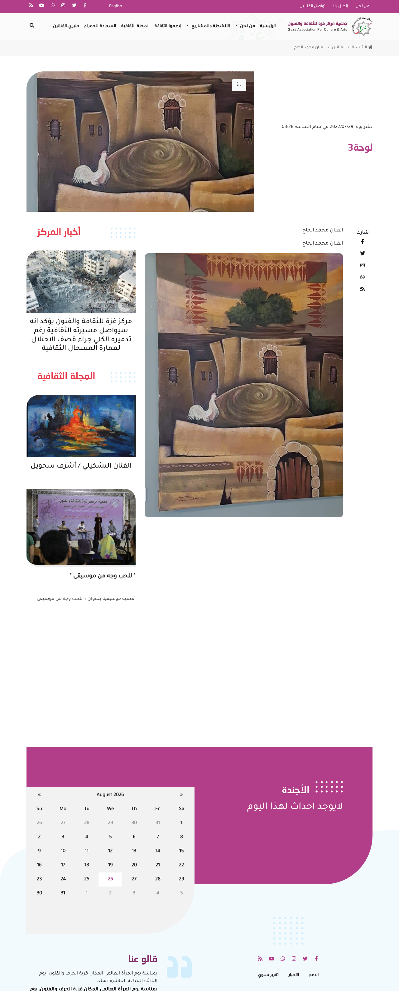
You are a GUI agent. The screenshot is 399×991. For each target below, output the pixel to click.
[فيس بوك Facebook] (85, 6)
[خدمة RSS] (31, 6)
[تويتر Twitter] (74, 6)
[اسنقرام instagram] (63, 6)
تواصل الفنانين (312, 6)
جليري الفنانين (66, 26)
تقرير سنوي (268, 975)
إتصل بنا (340, 6)
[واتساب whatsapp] (52, 6)
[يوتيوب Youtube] (42, 6)
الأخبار (294, 975)
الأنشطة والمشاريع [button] (210, 26)
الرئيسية (268, 26)
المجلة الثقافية (135, 26)
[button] (239, 85)
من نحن (362, 6)
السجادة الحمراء (100, 26)
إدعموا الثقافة (168, 26)
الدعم (314, 975)
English (115, 6)
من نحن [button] (247, 26)
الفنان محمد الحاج (309, 48)
